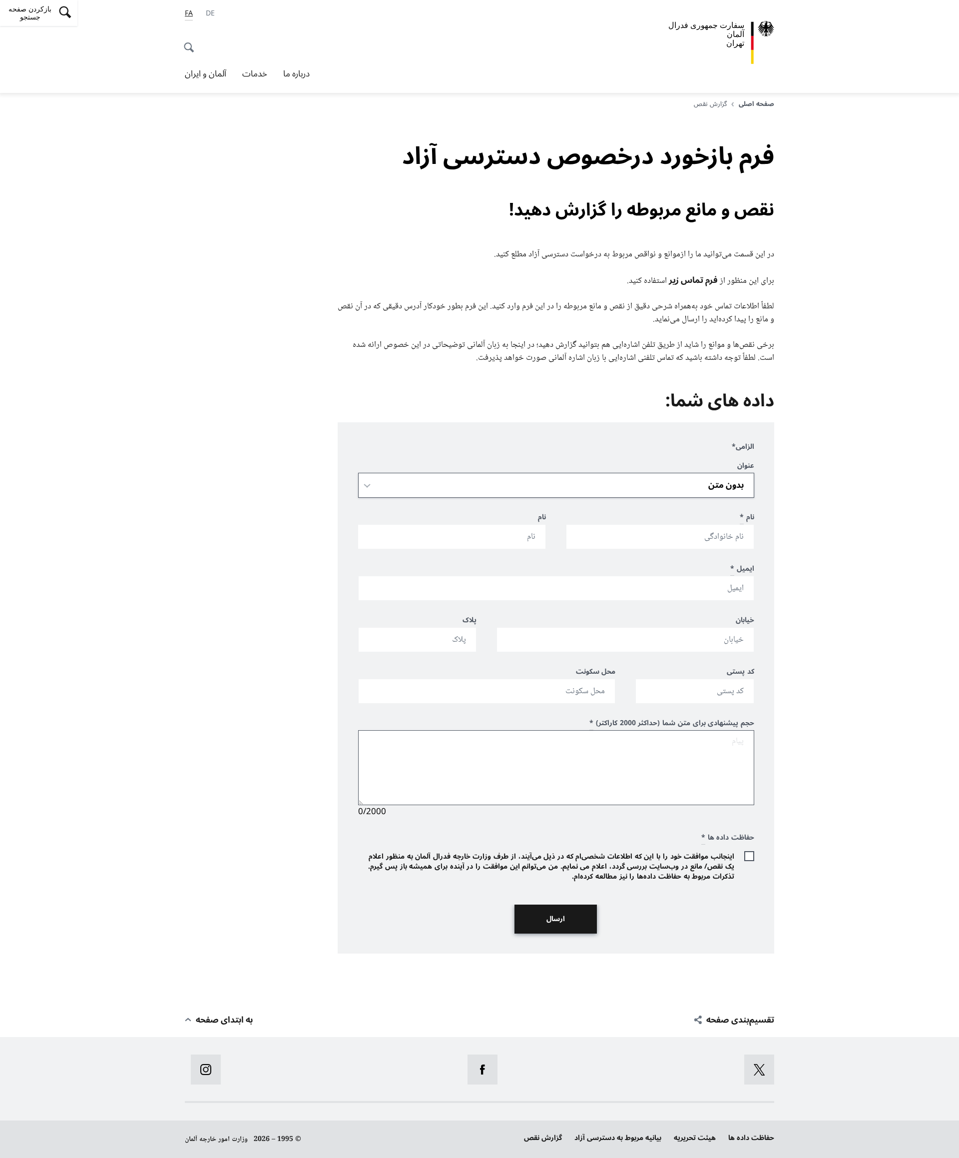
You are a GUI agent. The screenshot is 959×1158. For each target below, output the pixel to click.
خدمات (254, 74)
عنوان (745, 467)
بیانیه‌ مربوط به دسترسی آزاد (617, 1138)
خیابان (745, 621)
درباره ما (296, 74)
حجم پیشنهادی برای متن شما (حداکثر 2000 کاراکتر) (671, 724)
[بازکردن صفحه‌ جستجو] (192, 41)
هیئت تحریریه (695, 1138)
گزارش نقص (543, 1138)
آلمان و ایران (205, 74)
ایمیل (742, 570)
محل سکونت (596, 673)
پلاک (470, 621)
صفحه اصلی (756, 103)
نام (747, 518)
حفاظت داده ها (751, 1138)
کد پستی (740, 673)
